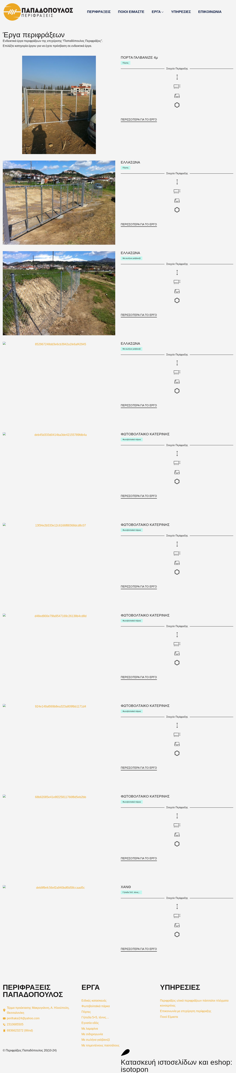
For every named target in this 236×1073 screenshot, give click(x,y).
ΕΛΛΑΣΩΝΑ (130, 162)
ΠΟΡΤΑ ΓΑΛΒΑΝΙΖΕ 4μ (139, 57)
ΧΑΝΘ (126, 887)
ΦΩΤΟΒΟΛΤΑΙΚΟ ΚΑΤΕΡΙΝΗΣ (145, 434)
